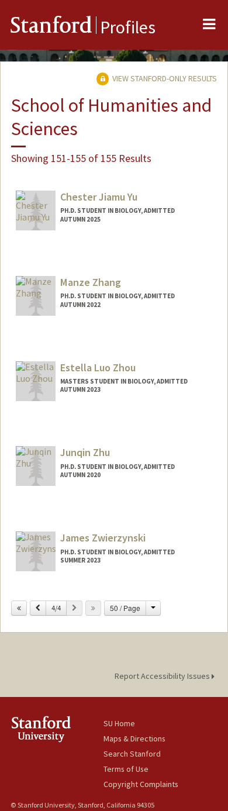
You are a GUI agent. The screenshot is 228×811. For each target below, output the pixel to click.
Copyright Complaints (140, 784)
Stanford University (57, 729)
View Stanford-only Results (163, 78)
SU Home (119, 723)
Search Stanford (132, 753)
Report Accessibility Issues (163, 676)
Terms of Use (125, 769)
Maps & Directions (134, 738)
